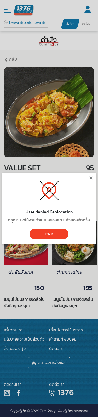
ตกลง (49, 233)
